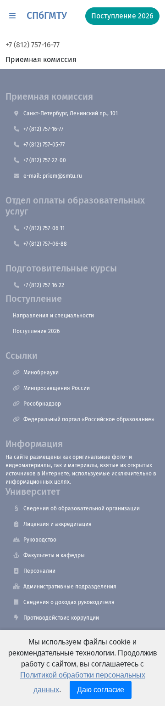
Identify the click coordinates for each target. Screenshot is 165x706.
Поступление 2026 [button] (122, 15)
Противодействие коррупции (61, 618)
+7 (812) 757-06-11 (44, 228)
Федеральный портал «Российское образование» (88, 419)
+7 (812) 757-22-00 (44, 160)
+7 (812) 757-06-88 (45, 244)
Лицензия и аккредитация (57, 524)
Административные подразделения (69, 586)
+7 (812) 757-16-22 (43, 285)
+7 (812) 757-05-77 (44, 144)
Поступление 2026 (36, 331)
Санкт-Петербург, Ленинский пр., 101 (70, 113)
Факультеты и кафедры (54, 555)
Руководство (39, 540)
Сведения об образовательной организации (81, 508)
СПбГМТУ (47, 16)
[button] (12, 16)
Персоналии (39, 571)
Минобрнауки (41, 372)
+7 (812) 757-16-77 (33, 44)
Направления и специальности (53, 315)
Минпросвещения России (56, 388)
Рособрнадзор (42, 404)
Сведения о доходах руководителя (69, 602)
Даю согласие (100, 690)
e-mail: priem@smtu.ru (52, 176)
